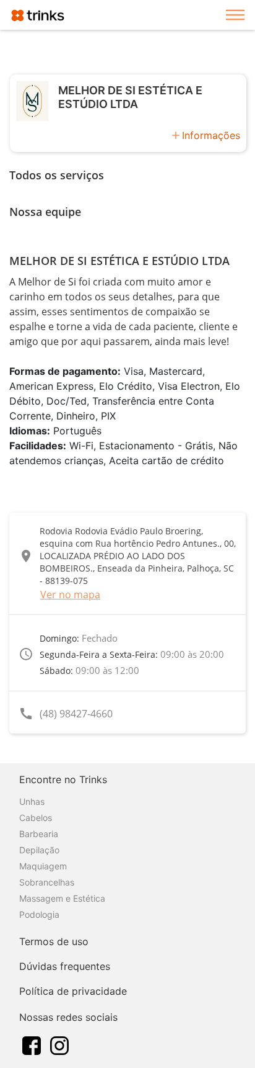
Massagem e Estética (62, 898)
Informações (211, 135)
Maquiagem (43, 866)
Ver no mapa (70, 594)
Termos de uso (54, 941)
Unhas (32, 801)
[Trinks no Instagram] (59, 1044)
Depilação (39, 850)
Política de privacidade (73, 991)
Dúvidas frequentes (64, 966)
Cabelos (35, 817)
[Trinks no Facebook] (31, 1044)
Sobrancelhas (46, 882)
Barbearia (38, 833)
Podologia (39, 914)
